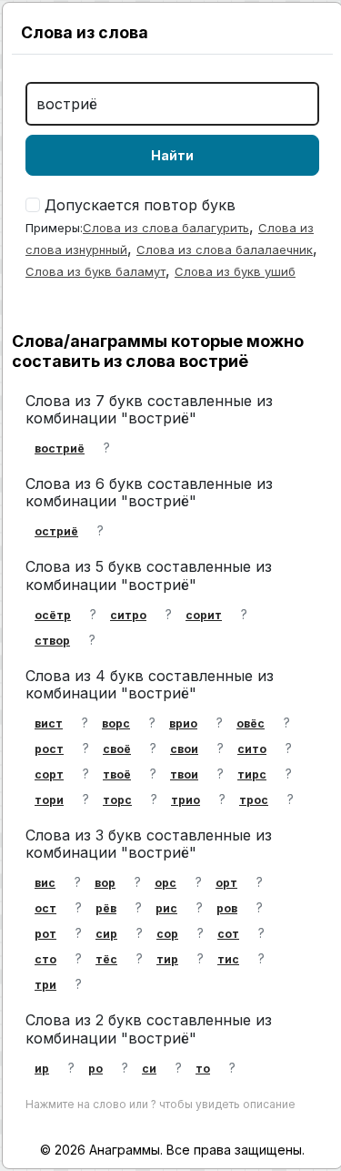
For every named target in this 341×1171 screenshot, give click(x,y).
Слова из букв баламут (95, 271)
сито (251, 749)
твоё (117, 774)
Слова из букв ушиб (235, 271)
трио (185, 800)
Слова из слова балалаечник (224, 249)
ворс (116, 723)
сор (167, 934)
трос (253, 800)
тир (167, 959)
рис (166, 908)
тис (228, 959)
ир (42, 1068)
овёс (250, 723)
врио (183, 723)
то (203, 1068)
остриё (56, 531)
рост (49, 749)
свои (184, 749)
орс (165, 883)
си (149, 1068)
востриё (60, 448)
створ (52, 640)
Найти (172, 155)
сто (45, 959)
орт (226, 883)
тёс (106, 959)
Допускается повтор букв (140, 205)
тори (49, 800)
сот (228, 934)
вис (45, 883)
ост (45, 908)
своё (117, 749)
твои (184, 774)
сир (106, 934)
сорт (49, 774)
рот (45, 934)
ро (95, 1068)
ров (226, 908)
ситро (128, 615)
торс (117, 800)
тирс (251, 774)
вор (105, 883)
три (45, 985)
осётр (53, 615)
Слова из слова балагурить (166, 227)
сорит (204, 615)
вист (49, 723)
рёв (105, 908)
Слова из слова (84, 32)
